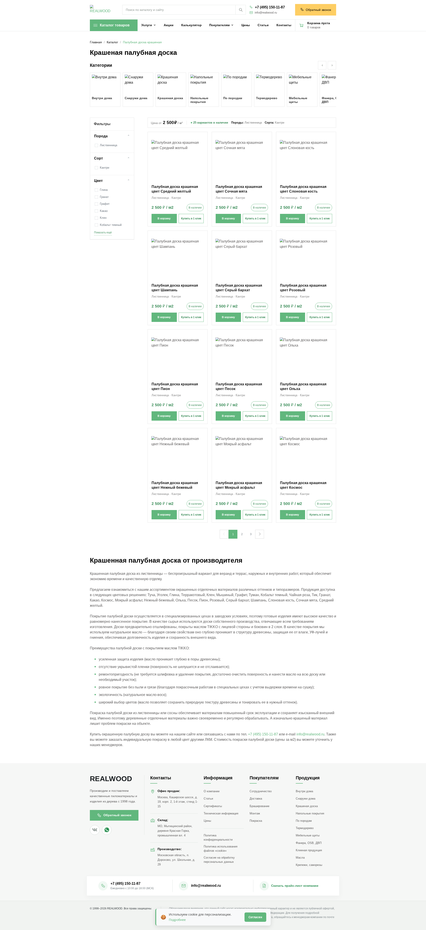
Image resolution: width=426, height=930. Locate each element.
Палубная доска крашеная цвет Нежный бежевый (175, 485)
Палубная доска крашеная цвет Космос (303, 485)
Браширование (259, 806)
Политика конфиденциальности (218, 837)
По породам (304, 820)
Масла (300, 857)
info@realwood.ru (266, 12)
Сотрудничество (261, 791)
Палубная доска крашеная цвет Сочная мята (239, 189)
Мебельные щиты (308, 835)
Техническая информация (221, 813)
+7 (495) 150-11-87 (270, 7)
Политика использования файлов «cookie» (220, 848)
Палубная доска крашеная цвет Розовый (303, 288)
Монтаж (255, 813)
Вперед (259, 534)
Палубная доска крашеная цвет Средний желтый (175, 189)
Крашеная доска (307, 806)
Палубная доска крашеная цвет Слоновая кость (303, 189)
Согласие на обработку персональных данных (219, 859)
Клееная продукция (309, 850)
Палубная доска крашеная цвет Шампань (175, 288)
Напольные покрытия (310, 813)
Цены (207, 820)
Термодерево (305, 828)
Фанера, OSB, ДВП (308, 843)
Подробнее (177, 920)
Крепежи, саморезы (309, 865)
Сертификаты (213, 806)
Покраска (256, 820)
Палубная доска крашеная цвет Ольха (303, 386)
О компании (211, 791)
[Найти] (240, 9)
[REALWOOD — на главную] (101, 10)
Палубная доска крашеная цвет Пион (175, 386)
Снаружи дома (305, 798)
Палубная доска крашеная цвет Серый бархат (239, 288)
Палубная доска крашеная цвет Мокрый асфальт (239, 485)
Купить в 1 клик (191, 218)
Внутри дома (304, 791)
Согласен (255, 917)
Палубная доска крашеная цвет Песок (239, 386)
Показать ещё (103, 232)
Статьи (208, 798)
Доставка (256, 798)
